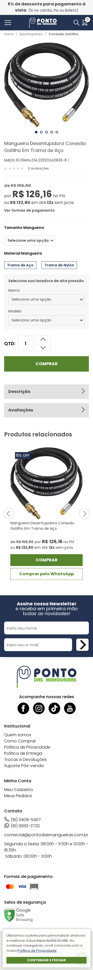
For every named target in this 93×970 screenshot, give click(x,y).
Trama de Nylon (59, 265)
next (84, 513)
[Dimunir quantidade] (43, 339)
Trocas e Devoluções (25, 759)
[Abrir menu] (9, 22)
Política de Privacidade (27, 747)
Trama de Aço (20, 265)
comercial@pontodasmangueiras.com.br (46, 835)
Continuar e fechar (46, 960)
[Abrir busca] (76, 22)
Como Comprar (20, 741)
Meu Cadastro (18, 790)
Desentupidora (31, 34)
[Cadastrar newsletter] (82, 644)
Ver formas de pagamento (29, 210)
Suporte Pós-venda (24, 766)
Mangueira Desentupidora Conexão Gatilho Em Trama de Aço (42, 525)
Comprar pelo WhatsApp (46, 574)
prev (8, 513)
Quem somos (17, 735)
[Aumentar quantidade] (43, 347)
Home (8, 34)
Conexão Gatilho (63, 34)
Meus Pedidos (18, 796)
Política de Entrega (23, 753)
